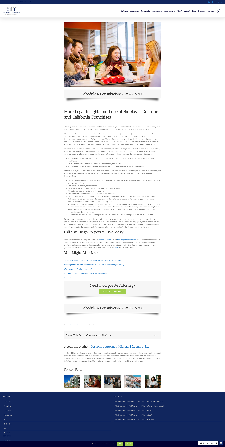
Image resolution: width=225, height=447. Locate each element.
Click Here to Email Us (29, 2)
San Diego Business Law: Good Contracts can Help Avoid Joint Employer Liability (94, 265)
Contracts (7, 410)
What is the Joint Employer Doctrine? (78, 269)
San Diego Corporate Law (126, 240)
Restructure (8, 424)
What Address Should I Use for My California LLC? (133, 415)
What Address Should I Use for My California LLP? (133, 410)
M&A (6, 428)
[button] (218, 10)
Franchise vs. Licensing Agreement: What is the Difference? (86, 273)
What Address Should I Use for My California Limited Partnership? (139, 401)
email (117, 247)
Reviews (7, 433)
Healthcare (8, 415)
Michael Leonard (104, 240)
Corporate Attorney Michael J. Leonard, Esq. (75, 324)
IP (4, 419)
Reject (129, 444)
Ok (120, 444)
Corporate (7, 401)
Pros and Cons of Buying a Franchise (77, 278)
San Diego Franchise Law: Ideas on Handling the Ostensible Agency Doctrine (92, 260)
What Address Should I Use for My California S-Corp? (134, 419)
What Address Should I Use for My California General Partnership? (139, 406)
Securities (7, 406)
